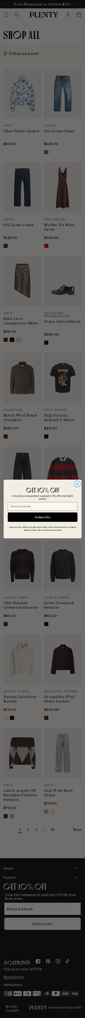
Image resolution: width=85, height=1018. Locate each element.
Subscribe (42, 517)
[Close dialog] (77, 484)
